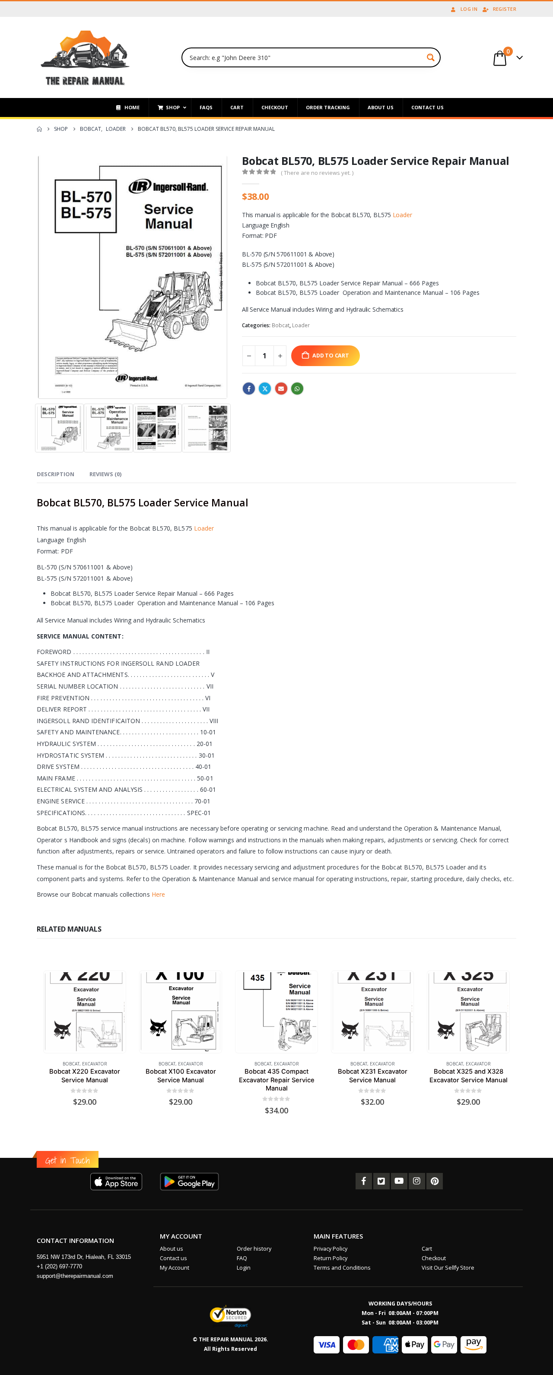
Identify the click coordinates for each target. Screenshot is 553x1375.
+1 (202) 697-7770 (59, 1266)
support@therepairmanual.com (75, 1276)
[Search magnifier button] (430, 57)
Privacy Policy (330, 1248)
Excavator (94, 1064)
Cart (427, 1248)
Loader (402, 215)
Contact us (173, 1258)
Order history (254, 1248)
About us (171, 1248)
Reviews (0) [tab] (105, 474)
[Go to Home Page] (39, 129)
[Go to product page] (84, 1011)
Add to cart (330, 355)
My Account (174, 1267)
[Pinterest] (434, 1181)
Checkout (434, 1258)
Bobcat (280, 325)
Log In (469, 9)
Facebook (249, 388)
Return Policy (330, 1258)
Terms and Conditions (342, 1267)
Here (158, 894)
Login (244, 1267)
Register (504, 9)
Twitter (265, 388)
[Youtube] (399, 1181)
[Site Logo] (85, 57)
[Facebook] (364, 1181)
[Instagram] (417, 1181)
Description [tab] (55, 474)
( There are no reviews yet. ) (317, 173)
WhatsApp (297, 388)
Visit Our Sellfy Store (448, 1267)
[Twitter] (381, 1181)
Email (281, 388)
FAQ (242, 1258)
